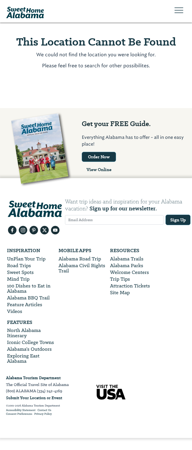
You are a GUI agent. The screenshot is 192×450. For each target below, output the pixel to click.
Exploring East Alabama (23, 358)
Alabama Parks (126, 265)
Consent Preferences (19, 413)
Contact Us (44, 410)
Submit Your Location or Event (34, 397)
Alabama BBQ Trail (28, 297)
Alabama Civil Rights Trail (81, 268)
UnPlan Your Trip (26, 258)
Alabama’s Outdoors (29, 349)
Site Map (120, 292)
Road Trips (19, 265)
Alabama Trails (127, 258)
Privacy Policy (43, 413)
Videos (14, 311)
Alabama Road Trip (79, 258)
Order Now (99, 157)
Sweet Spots (20, 272)
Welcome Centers (129, 272)
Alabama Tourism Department (33, 377)
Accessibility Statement (21, 410)
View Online (99, 170)
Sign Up (178, 220)
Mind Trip (18, 279)
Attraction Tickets (130, 285)
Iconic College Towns (30, 342)
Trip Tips (120, 279)
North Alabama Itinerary (24, 333)
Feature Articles (24, 304)
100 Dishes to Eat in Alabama (28, 288)
